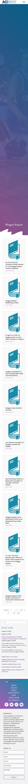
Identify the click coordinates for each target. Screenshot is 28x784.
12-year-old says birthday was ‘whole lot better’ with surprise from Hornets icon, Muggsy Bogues (15, 559)
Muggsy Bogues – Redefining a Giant (12, 302)
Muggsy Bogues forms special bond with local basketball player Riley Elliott (14, 520)
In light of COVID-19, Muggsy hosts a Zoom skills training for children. (15, 337)
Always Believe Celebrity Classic (11, 667)
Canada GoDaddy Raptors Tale (11, 664)
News (14, 695)
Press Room (14, 698)
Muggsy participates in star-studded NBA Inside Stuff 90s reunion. (14, 373)
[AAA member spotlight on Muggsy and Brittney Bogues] (14, 430)
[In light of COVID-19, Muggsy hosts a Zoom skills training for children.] (14, 322)
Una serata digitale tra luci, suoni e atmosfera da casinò (12, 651)
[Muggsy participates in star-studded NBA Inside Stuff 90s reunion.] (14, 359)
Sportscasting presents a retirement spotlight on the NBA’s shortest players (14, 482)
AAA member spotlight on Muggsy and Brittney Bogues (15, 444)
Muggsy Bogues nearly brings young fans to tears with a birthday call (15, 598)
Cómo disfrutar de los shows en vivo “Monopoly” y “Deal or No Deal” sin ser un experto (14, 645)
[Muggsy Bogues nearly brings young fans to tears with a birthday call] (14, 583)
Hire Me (14, 688)
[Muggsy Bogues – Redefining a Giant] (14, 288)
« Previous (6, 610)
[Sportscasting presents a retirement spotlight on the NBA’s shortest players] (14, 466)
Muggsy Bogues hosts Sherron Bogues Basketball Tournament (13, 660)
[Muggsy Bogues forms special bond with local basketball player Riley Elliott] (14, 504)
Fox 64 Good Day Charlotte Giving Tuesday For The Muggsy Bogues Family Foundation (14, 265)
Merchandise (14, 693)
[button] (24, 2)
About (14, 685)
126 (14, 613)
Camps (14, 690)
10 (8, 613)
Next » (18, 613)
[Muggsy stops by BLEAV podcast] (14, 395)
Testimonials (14, 700)
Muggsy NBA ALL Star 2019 (9, 657)
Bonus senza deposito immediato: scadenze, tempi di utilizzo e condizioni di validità (14, 639)
